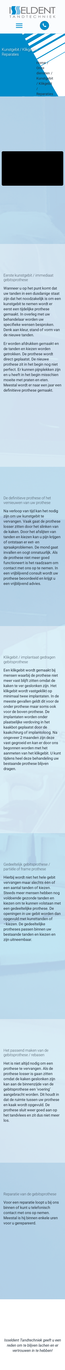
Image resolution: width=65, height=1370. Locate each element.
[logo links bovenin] (32, 5)
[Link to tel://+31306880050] (44, 25)
